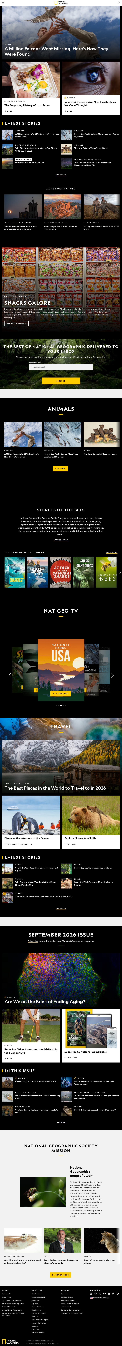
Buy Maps (35, 1304)
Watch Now (61, 540)
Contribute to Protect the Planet (72, 1313)
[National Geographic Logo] (10, 1343)
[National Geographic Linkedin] (108, 1293)
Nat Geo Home (37, 1294)
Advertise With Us (38, 1333)
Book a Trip (35, 1300)
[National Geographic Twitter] (100, 1293)
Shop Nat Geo (36, 1310)
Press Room (36, 1329)
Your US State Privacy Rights (12, 1300)
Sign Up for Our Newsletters (70, 1310)
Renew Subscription (67, 1300)
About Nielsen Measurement (12, 1310)
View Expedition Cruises (18, 844)
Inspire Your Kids (37, 1307)
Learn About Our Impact (40, 1320)
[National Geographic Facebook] (95, 1293)
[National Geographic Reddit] (117, 1293)
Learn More (71, 1058)
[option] (23, 212)
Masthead (35, 1326)
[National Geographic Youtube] (104, 1293)
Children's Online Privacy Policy (13, 1304)
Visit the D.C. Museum (39, 1313)
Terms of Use (6, 1294)
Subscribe (33, 941)
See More (61, 175)
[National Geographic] (61, 3)
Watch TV (35, 1316)
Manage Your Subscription (70, 1304)
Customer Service (67, 1297)
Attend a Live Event (38, 1297)
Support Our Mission (39, 1323)
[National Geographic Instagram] (91, 1293)
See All (61, 1122)
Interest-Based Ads (8, 1307)
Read (10, 111)
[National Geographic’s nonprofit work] (61, 1192)
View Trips (70, 844)
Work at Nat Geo (66, 1307)
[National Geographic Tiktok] (113, 1293)
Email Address (35, 362)
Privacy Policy (7, 1297)
